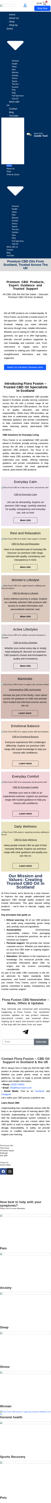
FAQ (14, 93)
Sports (14, 81)
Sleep (14, 66)
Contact (13, 108)
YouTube (13, 115)
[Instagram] (10, 1171)
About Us (14, 18)
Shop (12, 21)
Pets (14, 90)
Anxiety (15, 75)
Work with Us (13, 103)
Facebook (39, 1091)
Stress (14, 78)
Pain (14, 69)
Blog (11, 112)
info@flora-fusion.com (21, 1088)
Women (15, 72)
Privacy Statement (7, 1178)
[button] (12, 141)
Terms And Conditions (8, 1185)
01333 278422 (17, 1084)
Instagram (6, 1094)
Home (12, 14)
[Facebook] (3, 1171)
